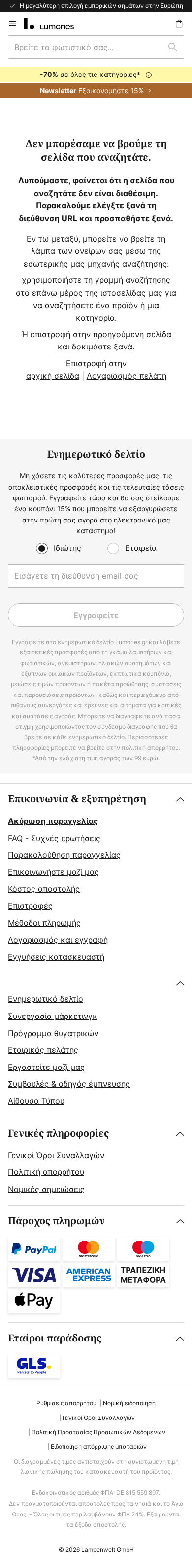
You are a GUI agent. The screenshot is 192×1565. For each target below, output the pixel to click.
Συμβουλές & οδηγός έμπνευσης (69, 1083)
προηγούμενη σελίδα (132, 334)
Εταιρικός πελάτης (43, 1049)
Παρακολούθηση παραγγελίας (64, 854)
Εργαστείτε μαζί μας (46, 1067)
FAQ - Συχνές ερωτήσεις (54, 838)
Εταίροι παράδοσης (54, 1338)
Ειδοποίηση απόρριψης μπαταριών (99, 1446)
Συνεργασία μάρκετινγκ (52, 1016)
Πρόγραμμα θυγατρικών (53, 1033)
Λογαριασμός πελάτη (126, 376)
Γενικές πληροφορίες (58, 1133)
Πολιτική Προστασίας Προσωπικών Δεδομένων (98, 1432)
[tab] (96, 878)
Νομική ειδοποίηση (129, 1403)
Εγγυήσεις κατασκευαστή (56, 956)
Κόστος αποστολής (44, 888)
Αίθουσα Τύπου (36, 1100)
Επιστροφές (30, 905)
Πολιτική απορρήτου (46, 1172)
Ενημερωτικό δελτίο (45, 999)
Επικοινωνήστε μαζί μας (53, 872)
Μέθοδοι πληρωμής (44, 923)
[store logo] (55, 23)
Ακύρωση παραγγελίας (53, 821)
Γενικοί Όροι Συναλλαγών (56, 1155)
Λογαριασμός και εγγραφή (58, 939)
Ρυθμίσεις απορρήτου (66, 1403)
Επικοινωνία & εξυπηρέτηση (77, 799)
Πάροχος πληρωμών (56, 1221)
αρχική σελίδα (52, 376)
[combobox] (96, 47)
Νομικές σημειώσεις (46, 1189)
